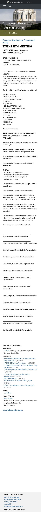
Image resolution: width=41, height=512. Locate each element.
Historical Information (11, 497)
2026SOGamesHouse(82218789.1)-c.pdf (18, 381)
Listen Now (7, 393)
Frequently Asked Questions (13, 506)
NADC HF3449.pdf (10, 378)
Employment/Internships (12, 499)
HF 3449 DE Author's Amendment (15, 363)
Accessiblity (8, 504)
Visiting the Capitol (10, 502)
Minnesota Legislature (21, 2)
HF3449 (7, 351)
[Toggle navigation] (5, 6)
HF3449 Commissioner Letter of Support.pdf (19, 385)
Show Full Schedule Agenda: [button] (13, 410)
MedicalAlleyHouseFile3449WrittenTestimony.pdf (20, 370)
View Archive (8, 398)
